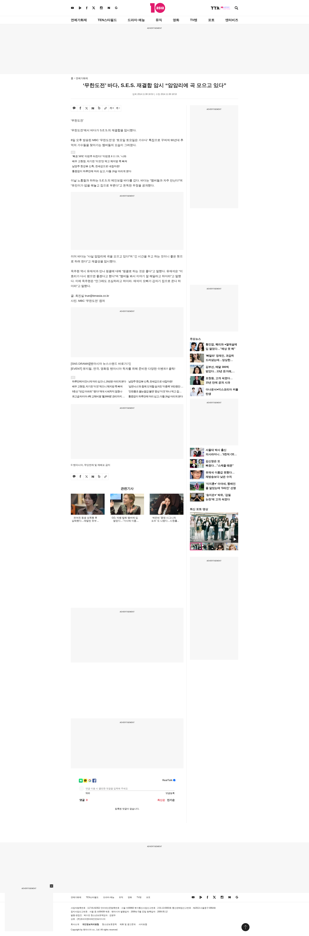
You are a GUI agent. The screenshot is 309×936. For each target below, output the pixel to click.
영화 (176, 20)
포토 (211, 20)
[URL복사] (105, 108)
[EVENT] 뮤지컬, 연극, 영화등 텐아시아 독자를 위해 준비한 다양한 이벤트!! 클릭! (123, 368)
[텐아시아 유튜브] (72, 7)
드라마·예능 (136, 20)
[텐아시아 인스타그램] (101, 7)
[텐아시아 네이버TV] (80, 7)
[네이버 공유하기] (93, 108)
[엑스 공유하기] (86, 108)
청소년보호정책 (109, 924)
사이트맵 (143, 924)
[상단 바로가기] (245, 927)
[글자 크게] (111, 108)
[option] (214, 527)
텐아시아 (87, 929)
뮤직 (159, 20)
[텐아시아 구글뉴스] (116, 7)
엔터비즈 (231, 20)
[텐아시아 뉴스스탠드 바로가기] (110, 363)
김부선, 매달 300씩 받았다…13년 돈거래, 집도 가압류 (219, 371)
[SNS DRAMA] (80, 363)
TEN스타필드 (107, 20)
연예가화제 (79, 20)
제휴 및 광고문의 (128, 924)
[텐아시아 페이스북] (86, 7)
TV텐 (193, 20)
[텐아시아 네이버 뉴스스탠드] (109, 7)
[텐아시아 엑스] (93, 7)
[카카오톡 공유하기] (74, 108)
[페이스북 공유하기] (80, 108)
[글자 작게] (118, 108)
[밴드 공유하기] (99, 108)
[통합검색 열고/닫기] (236, 8)
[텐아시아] (157, 8)
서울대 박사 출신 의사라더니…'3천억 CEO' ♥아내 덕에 (221, 454)
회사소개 (75, 924)
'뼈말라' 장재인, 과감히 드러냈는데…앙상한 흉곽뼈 (220, 360)
